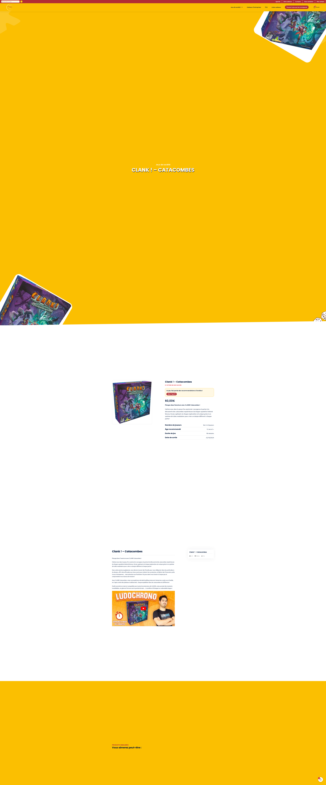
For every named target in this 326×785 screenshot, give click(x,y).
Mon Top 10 (171, 394)
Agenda (278, 1)
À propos (298, 1)
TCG (266, 7)
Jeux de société (236, 7)
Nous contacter (308, 1)
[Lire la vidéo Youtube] (143, 608)
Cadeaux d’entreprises (254, 7)
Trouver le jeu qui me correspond (296, 7)
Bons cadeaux (288, 1)
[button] (150, 382)
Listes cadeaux (276, 7)
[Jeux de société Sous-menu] (242, 7)
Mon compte (320, 1)
